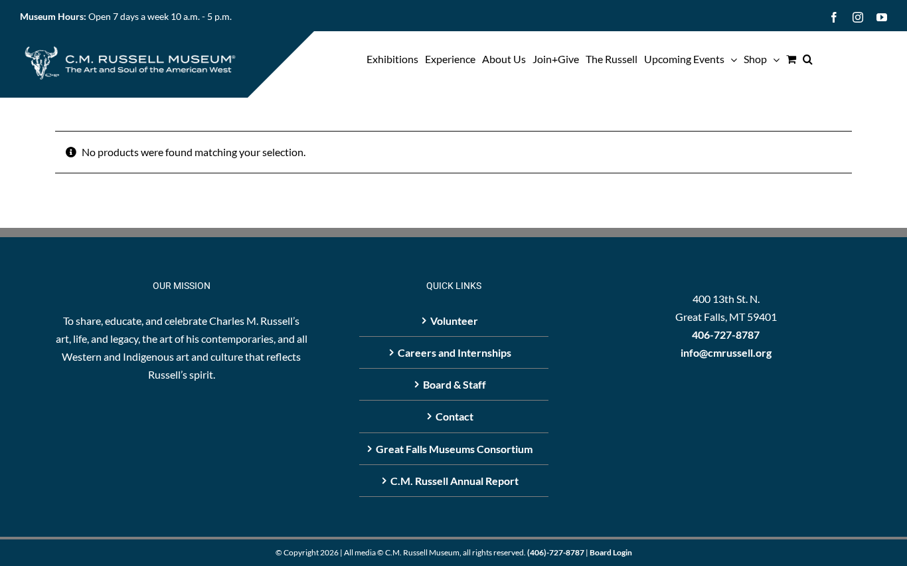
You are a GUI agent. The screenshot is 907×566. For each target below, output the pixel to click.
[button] (808, 59)
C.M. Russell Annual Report (454, 480)
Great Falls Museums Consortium (454, 448)
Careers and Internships (454, 352)
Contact (454, 416)
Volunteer (454, 320)
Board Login (611, 552)
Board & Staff (454, 384)
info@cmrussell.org (726, 352)
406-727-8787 (726, 334)
